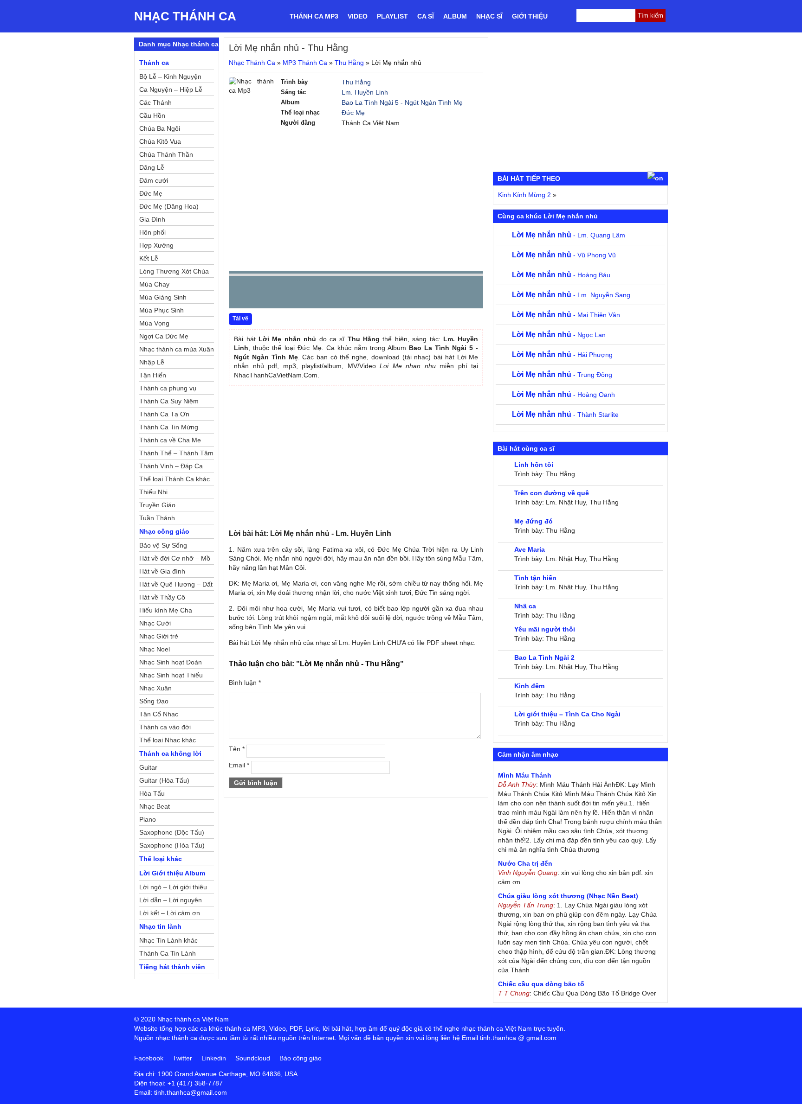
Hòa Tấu (152, 793)
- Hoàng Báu (561, 275)
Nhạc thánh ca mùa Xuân (176, 349)
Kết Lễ (148, 258)
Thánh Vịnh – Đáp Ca (171, 466)
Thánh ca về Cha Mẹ (170, 440)
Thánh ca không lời (170, 753)
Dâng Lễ (151, 167)
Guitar (148, 767)
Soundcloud (252, 1058)
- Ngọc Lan (559, 334)
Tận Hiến (152, 375)
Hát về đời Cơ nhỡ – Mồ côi (174, 560)
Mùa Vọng (154, 323)
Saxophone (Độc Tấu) (171, 832)
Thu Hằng (349, 62)
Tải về (240, 318)
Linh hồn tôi (533, 464)
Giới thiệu (530, 16)
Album (455, 16)
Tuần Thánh (157, 518)
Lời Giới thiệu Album (172, 873)
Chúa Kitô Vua (160, 141)
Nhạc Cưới (155, 623)
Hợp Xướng (156, 245)
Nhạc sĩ (489, 16)
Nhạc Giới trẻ (158, 636)
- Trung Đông (562, 374)
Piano (147, 819)
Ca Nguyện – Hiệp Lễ (170, 89)
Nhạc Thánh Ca (185, 16)
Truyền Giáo (157, 505)
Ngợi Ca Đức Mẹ (163, 336)
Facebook (148, 1058)
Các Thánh (155, 102)
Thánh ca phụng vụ (167, 388)
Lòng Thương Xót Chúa (174, 271)
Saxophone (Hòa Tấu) (172, 845)
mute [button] (421, 292)
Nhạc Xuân (155, 688)
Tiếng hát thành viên (172, 966)
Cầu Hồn (152, 115)
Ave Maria (529, 549)
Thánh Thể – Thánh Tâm (176, 453)
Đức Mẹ (353, 112)
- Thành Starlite (565, 414)
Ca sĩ (425, 16)
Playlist (392, 16)
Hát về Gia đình (162, 571)
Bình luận (245, 682)
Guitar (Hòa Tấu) (164, 780)
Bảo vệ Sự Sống (163, 545)
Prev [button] (241, 294)
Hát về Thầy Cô (162, 597)
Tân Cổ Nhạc (158, 714)
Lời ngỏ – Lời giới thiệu (173, 887)
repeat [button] (318, 293)
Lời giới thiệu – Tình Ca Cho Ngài (567, 714)
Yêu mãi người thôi (544, 629)
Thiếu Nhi (153, 492)
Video (358, 16)
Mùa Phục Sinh (161, 310)
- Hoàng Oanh (563, 394)
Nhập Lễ (151, 362)
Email (239, 765)
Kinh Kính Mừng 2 (524, 194)
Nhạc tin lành (160, 926)
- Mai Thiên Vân (566, 315)
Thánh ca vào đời (165, 727)
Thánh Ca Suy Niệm (169, 401)
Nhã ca (525, 606)
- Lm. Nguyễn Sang (571, 295)
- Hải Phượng (562, 354)
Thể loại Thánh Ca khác (174, 479)
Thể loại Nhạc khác (167, 740)
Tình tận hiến (535, 577)
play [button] (265, 292)
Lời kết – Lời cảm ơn (169, 913)
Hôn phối (152, 232)
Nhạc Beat (154, 806)
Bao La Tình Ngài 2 (544, 657)
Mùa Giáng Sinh (163, 297)
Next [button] (289, 294)
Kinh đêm (529, 685)
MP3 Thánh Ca (305, 62)
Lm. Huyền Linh (365, 92)
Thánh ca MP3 (314, 16)
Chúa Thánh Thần (166, 154)
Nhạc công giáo (164, 531)
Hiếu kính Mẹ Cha (165, 610)
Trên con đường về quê (551, 493)
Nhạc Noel (154, 649)
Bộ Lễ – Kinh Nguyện (170, 76)
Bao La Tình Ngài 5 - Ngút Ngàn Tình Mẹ (402, 102)
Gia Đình (152, 219)
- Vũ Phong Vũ (564, 255)
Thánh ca (154, 62)
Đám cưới (153, 180)
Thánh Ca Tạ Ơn (164, 414)
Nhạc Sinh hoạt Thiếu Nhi (171, 676)
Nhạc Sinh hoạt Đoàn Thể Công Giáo (170, 663)
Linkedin (213, 1058)
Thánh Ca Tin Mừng (168, 427)
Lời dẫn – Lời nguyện (170, 900)
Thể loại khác (160, 858)
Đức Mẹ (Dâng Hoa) (169, 206)
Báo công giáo (300, 1058)
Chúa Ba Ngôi (159, 128)
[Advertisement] (356, 199)
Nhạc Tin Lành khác (168, 940)
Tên (237, 749)
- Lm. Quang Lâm (568, 235)
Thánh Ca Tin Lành (167, 953)
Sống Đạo (153, 701)
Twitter (182, 1058)
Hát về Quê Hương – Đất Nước (176, 586)
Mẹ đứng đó (533, 521)
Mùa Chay (154, 284)
